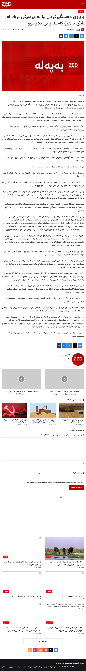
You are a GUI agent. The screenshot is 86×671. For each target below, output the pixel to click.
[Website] (68, 358)
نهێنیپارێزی (12, 667)
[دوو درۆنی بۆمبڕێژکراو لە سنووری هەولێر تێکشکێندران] (71, 410)
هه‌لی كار (30, 667)
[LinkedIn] (71, 36)
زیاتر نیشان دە (43, 641)
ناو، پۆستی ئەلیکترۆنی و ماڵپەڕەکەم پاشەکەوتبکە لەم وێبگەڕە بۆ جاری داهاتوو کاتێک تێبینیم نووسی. (54, 482)
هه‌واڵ (81, 12)
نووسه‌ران (37, 667)
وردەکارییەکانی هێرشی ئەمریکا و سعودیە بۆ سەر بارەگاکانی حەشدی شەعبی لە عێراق (22, 629)
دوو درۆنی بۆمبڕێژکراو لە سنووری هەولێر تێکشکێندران (73, 421)
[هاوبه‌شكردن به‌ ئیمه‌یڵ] (61, 36)
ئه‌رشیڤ (24, 667)
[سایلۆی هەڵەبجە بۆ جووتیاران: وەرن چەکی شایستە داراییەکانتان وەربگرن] (43, 410)
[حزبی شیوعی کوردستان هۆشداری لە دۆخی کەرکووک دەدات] (14, 410)
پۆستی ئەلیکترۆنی (78, 473)
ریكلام (18, 667)
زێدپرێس (78, 30)
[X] (76, 36)
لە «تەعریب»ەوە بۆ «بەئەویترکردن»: (26, 596)
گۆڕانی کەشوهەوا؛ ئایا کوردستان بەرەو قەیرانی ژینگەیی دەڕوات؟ (22, 563)
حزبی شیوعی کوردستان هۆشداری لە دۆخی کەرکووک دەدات (15, 421)
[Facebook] (82, 36)
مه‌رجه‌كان (5, 667)
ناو (83, 463)
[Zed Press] (7, 4)
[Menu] (83, 5)
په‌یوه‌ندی (44, 667)
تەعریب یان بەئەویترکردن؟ (73, 596)
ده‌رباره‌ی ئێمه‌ (52, 667)
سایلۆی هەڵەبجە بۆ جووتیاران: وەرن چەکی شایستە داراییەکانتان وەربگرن (44, 421)
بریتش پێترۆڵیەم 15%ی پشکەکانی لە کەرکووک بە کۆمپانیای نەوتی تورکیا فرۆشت (65, 629)
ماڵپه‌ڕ (39, 473)
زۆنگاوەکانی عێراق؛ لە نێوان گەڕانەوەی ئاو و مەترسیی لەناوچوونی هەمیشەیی (66, 563)
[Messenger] (66, 36)
